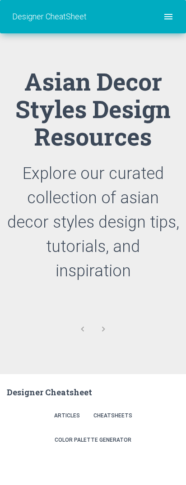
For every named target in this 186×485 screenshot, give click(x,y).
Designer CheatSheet (49, 16)
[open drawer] (168, 16)
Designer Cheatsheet (49, 392)
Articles (67, 415)
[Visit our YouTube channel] (169, 463)
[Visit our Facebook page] (150, 463)
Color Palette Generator (93, 440)
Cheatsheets (112, 415)
